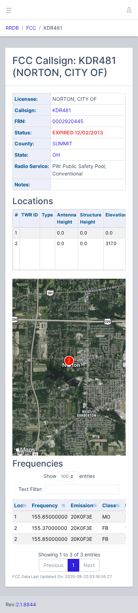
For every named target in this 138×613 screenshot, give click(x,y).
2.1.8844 (26, 604)
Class (109, 505)
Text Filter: (30, 489)
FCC (31, 28)
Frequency (45, 505)
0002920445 (68, 121)
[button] (129, 10)
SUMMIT (62, 143)
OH (56, 155)
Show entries (69, 476)
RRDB (12, 28)
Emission (82, 505)
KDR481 (61, 110)
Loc (18, 505)
